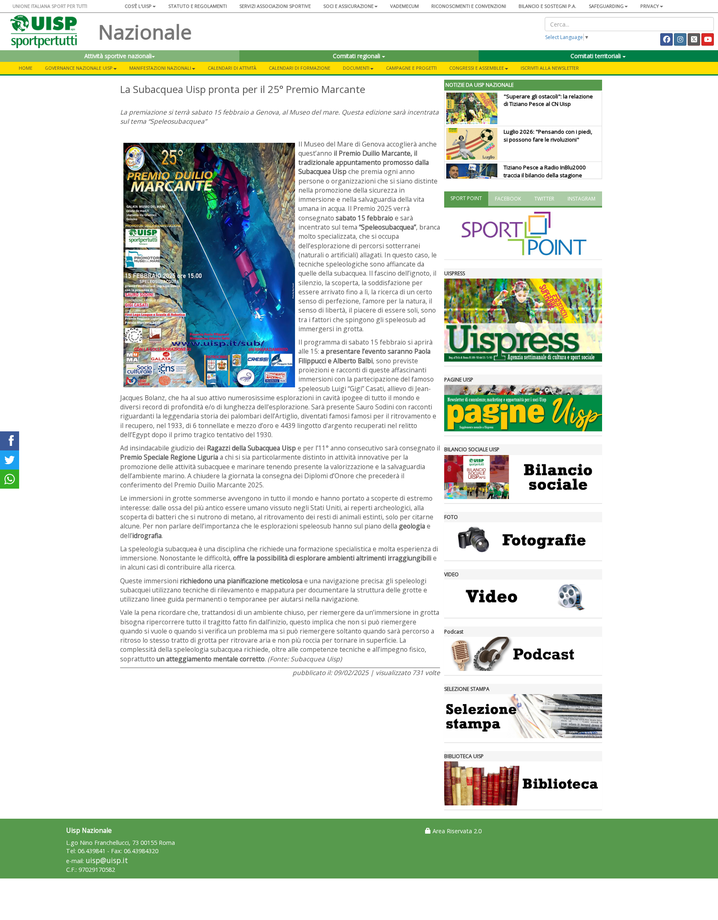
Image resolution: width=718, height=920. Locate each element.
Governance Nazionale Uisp (79, 68)
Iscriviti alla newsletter (550, 68)
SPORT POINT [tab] (466, 198)
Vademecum (404, 6)
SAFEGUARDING (606, 6)
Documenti (356, 68)
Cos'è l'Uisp (138, 6)
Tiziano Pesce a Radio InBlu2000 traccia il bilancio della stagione (545, 171)
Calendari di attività (232, 68)
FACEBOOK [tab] (508, 198)
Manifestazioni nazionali (160, 68)
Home (25, 68)
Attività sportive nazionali (118, 56)
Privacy (649, 6)
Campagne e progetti (411, 68)
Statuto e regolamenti (197, 6)
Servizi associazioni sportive (275, 6)
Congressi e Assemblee (476, 68)
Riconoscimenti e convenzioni (468, 6)
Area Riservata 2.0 (456, 831)
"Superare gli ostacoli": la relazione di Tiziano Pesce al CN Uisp (548, 100)
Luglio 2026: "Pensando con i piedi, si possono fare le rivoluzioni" (548, 135)
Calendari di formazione (299, 68)
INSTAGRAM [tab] (581, 198)
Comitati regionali (357, 56)
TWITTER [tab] (544, 198)
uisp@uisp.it (107, 860)
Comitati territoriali (596, 56)
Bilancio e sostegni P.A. (547, 6)
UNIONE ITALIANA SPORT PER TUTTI (49, 6)
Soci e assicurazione (348, 6)
